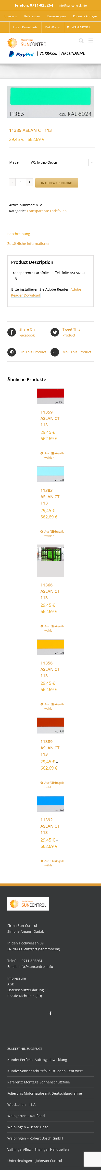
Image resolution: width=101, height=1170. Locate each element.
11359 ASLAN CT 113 (50, 418)
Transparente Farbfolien (47, 210)
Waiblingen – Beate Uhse (27, 1127)
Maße (14, 162)
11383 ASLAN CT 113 (50, 496)
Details (58, 453)
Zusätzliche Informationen (28, 243)
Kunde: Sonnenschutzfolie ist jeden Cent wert (45, 1071)
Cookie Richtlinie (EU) (24, 995)
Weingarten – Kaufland (26, 1115)
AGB (10, 984)
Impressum (16, 978)
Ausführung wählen (47, 455)
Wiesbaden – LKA (21, 1104)
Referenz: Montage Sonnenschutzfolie (38, 1082)
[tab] (50, 233)
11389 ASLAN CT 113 (50, 748)
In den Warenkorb (56, 183)
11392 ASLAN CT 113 (50, 826)
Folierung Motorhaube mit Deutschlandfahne (44, 1093)
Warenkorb (81, 27)
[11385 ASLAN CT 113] (50, 102)
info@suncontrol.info (73, 5)
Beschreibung (18, 233)
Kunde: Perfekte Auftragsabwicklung (37, 1059)
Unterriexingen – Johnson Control (34, 1160)
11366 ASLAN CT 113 (50, 591)
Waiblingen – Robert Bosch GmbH (35, 1138)
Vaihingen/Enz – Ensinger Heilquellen (38, 1149)
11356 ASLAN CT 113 (50, 669)
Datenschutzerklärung (25, 990)
